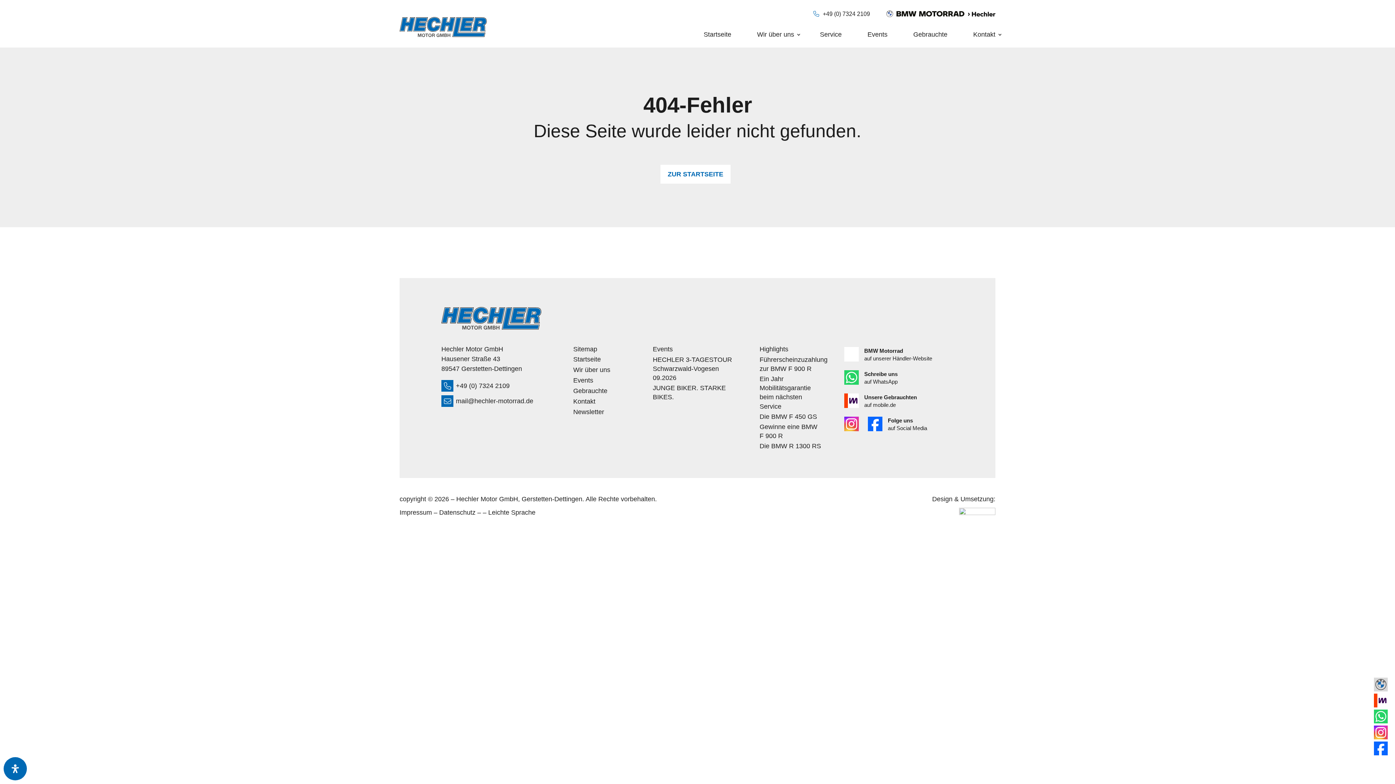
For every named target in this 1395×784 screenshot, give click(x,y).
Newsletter (588, 412)
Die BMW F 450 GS (788, 416)
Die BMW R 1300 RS (790, 446)
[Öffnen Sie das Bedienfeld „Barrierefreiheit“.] (15, 768)
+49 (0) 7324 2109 (846, 14)
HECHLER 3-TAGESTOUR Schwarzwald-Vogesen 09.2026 (692, 368)
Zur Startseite (695, 174)
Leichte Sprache (511, 512)
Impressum (416, 512)
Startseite (717, 34)
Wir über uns (775, 34)
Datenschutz (457, 512)
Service (831, 34)
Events (877, 34)
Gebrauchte (930, 34)
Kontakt (984, 34)
